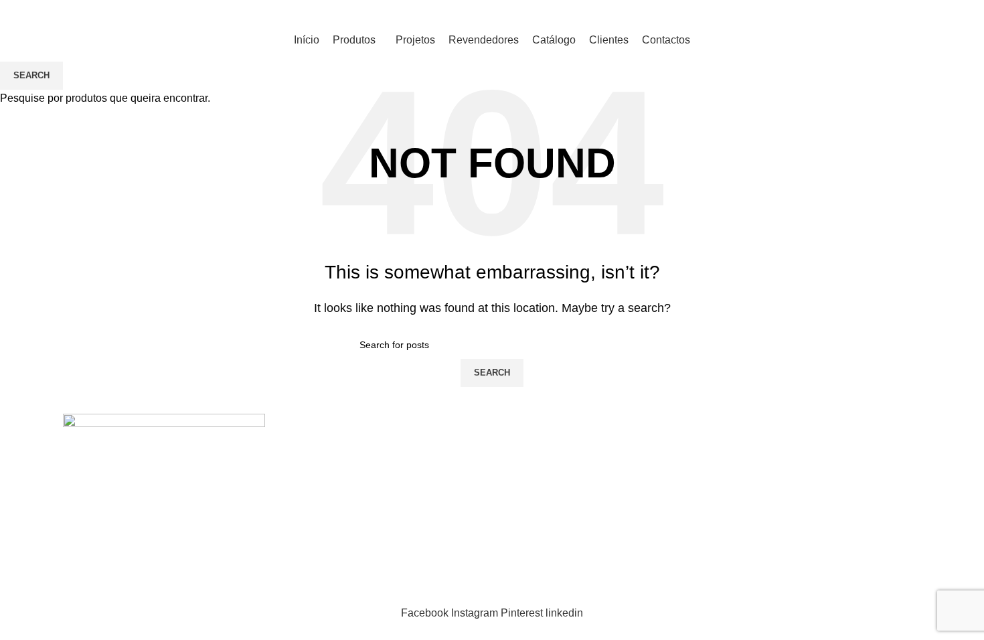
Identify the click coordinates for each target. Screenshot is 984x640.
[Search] (24, 13)
